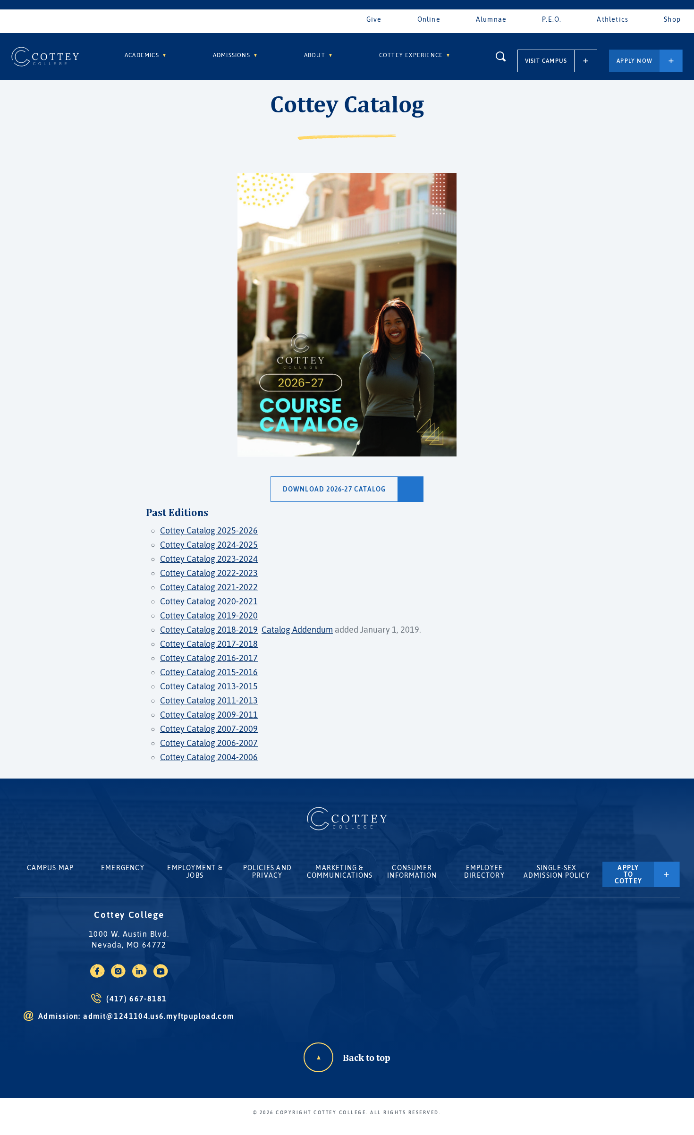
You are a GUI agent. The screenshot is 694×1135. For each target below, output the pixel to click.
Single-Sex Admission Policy (557, 871)
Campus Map (50, 868)
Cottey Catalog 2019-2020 (209, 615)
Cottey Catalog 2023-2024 (209, 559)
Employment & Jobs (194, 871)
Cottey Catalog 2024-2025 (209, 545)
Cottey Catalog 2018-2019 (209, 630)
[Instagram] (118, 975)
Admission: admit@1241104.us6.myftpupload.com (136, 1016)
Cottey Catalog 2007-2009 (209, 729)
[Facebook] (97, 975)
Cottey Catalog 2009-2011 (209, 715)
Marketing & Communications (340, 871)
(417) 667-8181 (136, 998)
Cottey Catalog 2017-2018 (209, 644)
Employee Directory (484, 871)
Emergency (122, 868)
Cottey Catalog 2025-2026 (209, 530)
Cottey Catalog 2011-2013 (209, 700)
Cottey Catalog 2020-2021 (209, 601)
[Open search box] (501, 56)
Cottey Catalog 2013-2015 (209, 686)
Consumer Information (412, 871)
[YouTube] (160, 975)
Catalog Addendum (297, 630)
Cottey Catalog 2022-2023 (209, 573)
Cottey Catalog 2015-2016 (209, 672)
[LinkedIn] (139, 975)
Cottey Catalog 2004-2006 (209, 757)
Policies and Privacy (267, 871)
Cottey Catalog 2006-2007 (209, 743)
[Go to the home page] (45, 57)
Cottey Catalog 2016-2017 (209, 658)
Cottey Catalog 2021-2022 (209, 587)
